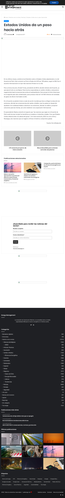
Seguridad (6, 389)
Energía (46, 478)
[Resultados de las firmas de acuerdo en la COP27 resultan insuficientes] (32, 451)
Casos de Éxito (9, 374)
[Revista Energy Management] (13, 6)
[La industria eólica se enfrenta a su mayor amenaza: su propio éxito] (53, 439)
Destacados (7, 363)
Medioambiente (37, 481)
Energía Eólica (53, 478)
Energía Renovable (10, 376)
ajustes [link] (45, 3)
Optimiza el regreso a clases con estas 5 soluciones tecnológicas (31, 175)
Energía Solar (16, 481)
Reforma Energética (7, 484)
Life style (4, 392)
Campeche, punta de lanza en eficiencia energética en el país (52, 165)
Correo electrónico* (18, 235)
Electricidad (32, 478)
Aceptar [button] (54, 2)
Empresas (40, 478)
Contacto (49, 492)
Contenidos (10, 34)
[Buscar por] (63, 7)
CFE (14, 478)
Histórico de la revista (14, 17)
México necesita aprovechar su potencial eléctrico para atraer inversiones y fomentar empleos (11, 177)
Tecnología (5, 405)
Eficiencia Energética (11, 355)
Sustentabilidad (34, 484)
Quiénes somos (42, 492)
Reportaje (5, 400)
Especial (6, 366)
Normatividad (47, 481)
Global (5, 368)
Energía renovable (6, 481)
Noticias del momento (8, 395)
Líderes (7, 379)
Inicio (6, 17)
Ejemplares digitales (7, 334)
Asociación (7, 350)
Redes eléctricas (56, 481)
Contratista (7, 360)
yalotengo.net (26, 492)
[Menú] (2, 7)
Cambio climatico (8, 352)
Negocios (6, 371)
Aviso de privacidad (58, 492)
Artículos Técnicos (9, 347)
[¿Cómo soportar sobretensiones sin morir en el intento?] (32, 463)
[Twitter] (31, 325)
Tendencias (8, 382)
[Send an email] (13, 34)
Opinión (4, 397)
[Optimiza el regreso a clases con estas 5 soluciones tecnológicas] (32, 167)
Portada (6, 387)
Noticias (23, 17)
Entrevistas (5, 336)
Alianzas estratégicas (9, 342)
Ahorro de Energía (6, 478)
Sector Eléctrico (17, 484)
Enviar (15, 242)
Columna (6, 358)
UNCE (6, 345)
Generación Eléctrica (27, 481)
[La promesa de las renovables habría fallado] (32, 439)
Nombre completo (18, 228)
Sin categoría (5, 403)
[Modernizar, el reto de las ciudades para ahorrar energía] (11, 463)
